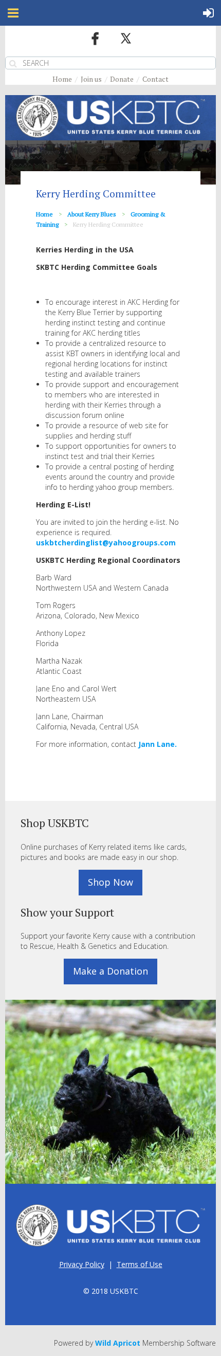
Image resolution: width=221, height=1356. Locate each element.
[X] (126, 38)
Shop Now (110, 882)
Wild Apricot (117, 1343)
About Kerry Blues (91, 214)
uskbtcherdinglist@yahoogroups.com (106, 542)
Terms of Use (139, 1264)
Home (62, 79)
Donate (122, 79)
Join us (91, 79)
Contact (155, 79)
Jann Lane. (157, 744)
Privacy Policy (81, 1264)
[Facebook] (95, 38)
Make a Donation (110, 971)
